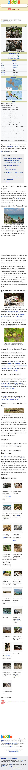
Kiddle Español (4, 766)
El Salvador (15, 368)
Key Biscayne (18, 385)
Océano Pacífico (12, 367)
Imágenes (13, 9)
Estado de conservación (14, 53)
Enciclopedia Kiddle (9, 758)
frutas (17, 311)
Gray (14, 75)
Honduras (9, 368)
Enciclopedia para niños (6, 21)
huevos (22, 314)
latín (18, 198)
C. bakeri (17, 445)
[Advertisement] (14, 14)
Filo (2, 63)
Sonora (17, 398)
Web (9, 9)
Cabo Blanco (15, 675)
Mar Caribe (12, 388)
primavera (12, 419)
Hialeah (23, 385)
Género (3, 72)
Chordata (15, 63)
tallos (13, 311)
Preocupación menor (12, 58)
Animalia (15, 62)
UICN (22, 458)
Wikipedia (11, 764)
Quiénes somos (17, 766)
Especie (3, 74)
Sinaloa (21, 398)
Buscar (25, 5)
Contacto (13, 768)
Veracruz (12, 399)
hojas (10, 311)
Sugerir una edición (13, 751)
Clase (2, 65)
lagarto (24, 145)
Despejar (23, 5)
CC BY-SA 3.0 (22, 760)
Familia (2, 70)
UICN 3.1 (18, 58)
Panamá (3, 365)
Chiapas (7, 399)
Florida (24, 378)
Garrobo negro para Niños (7, 746)
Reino (2, 62)
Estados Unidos (6, 379)
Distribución (14, 77)
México (16, 146)
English (18, 9)
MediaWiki (4, 765)
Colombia (15, 370)
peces (19, 314)
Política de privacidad (5, 768)
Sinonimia (14, 101)
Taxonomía (14, 60)
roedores (6, 316)
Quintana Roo (5, 517)
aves (2, 316)
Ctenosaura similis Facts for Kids (17, 702)
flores (7, 311)
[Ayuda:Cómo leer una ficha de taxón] (25, 26)
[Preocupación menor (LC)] (14, 56)
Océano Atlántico (23, 365)
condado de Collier (5, 383)
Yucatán (16, 399)
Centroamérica (10, 146)
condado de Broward (7, 386)
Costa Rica (3, 368)
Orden (2, 67)
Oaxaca (3, 399)
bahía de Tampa (17, 383)
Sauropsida (15, 65)
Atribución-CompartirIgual (11, 743)
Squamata (15, 67)
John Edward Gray (5, 151)
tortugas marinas (19, 316)
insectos (19, 319)
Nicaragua (17, 363)
